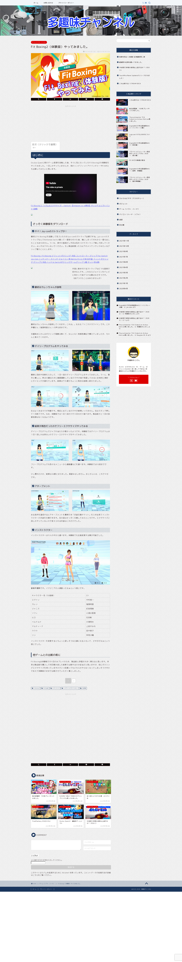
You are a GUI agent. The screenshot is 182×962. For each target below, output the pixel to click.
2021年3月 (123, 273)
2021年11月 (124, 241)
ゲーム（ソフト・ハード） (39, 42)
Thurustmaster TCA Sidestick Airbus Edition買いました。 (133, 326)
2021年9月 (123, 251)
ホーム (36, 3)
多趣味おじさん (130, 314)
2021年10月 (124, 246)
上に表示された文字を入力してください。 (47, 860)
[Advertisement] (70, 123)
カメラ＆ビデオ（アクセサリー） (132, 198)
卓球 (121, 220)
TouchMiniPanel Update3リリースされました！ (134, 76)
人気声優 (83, 688)
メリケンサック (55, 688)
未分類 (121, 225)
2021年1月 (123, 283)
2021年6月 (123, 262)
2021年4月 (123, 267)
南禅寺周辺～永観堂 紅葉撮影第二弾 (132, 57)
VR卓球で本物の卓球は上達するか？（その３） (134, 68)
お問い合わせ (48, 3)
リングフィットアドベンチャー (70, 688)
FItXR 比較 (45, 688)
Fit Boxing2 (36, 688)
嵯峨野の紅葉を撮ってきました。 (131, 62)
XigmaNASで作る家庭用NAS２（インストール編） (134, 306)
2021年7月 (123, 257)
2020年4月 (123, 288)
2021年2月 (123, 278)
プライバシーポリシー (66, 3)
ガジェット (123, 204)
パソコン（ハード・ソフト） (130, 214)
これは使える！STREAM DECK (130, 83)
